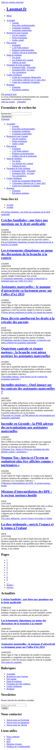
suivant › (10, 587)
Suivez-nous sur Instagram (18, 722)
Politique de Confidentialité (18, 746)
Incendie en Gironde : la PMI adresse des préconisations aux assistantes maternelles (27, 427)
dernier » (10, 585)
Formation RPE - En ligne (23, 70)
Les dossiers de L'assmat (22, 60)
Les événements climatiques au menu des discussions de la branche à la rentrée (27, 254)
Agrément (16, 45)
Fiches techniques (19, 38)
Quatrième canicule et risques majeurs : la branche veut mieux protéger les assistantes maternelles (25, 352)
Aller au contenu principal (12, 2)
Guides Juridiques (14, 75)
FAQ (9, 739)
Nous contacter (13, 736)
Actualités (11, 20)
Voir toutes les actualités (11, 662)
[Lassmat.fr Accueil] (9, 94)
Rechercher (6, 113)
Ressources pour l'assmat (17, 33)
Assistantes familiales (21, 28)
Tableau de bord (19, 62)
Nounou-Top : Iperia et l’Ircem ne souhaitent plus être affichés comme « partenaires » (27, 461)
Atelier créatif (18, 40)
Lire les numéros (19, 35)
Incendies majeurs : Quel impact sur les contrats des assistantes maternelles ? (28, 388)
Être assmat (11, 42)
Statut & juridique (14, 55)
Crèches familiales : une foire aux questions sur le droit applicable (24, 222)
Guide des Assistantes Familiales (26, 82)
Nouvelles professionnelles (23, 25)
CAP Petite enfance (20, 47)
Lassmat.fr (17, 8)
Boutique (10, 85)
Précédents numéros (20, 89)
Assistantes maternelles (22, 30)
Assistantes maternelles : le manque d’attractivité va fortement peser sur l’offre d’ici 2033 (26, 290)
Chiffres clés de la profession (24, 52)
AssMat (10, 207)
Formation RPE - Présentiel (23, 67)
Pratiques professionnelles (23, 50)
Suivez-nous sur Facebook (18, 720)
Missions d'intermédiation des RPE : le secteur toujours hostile (26, 493)
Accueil (10, 205)
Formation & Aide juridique (18, 65)
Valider (4, 708)
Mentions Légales (14, 744)
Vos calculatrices (19, 72)
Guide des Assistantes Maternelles (26, 77)
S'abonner (16, 87)
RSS (8, 741)
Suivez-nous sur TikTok (17, 725)
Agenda (15, 23)
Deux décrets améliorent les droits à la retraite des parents (28, 320)
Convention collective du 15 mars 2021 (29, 80)
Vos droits (16, 57)
